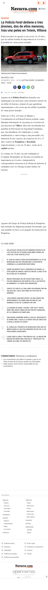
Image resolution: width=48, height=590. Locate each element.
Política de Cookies (10, 554)
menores (21, 92)
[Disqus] (23, 400)
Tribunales (7, 508)
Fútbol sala (30, 514)
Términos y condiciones (26, 356)
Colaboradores (8, 523)
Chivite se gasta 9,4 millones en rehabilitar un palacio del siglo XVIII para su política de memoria (27, 291)
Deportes (29, 500)
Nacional (29, 520)
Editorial (6, 521)
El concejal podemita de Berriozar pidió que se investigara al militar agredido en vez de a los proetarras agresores (26, 329)
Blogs (5, 526)
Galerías (29, 530)
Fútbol (29, 503)
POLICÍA (7, 92)
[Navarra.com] (24, 9)
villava (14, 92)
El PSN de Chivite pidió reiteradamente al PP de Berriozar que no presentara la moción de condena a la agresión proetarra (26, 262)
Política (6, 503)
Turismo (29, 550)
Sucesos (6, 506)
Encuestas (7, 529)
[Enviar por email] (32, 87)
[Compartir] (15, 87)
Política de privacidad (11, 557)
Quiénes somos (9, 543)
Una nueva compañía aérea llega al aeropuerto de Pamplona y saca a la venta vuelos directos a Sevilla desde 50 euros (26, 320)
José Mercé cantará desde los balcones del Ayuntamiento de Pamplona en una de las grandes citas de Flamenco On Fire (25, 300)
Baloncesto (30, 506)
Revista (28, 524)
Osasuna (6, 533)
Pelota (29, 508)
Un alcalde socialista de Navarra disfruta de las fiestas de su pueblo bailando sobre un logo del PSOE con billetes (26, 252)
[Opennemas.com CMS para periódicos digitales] (24, 574)
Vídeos (29, 532)
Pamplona (6, 515)
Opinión (5, 518)
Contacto (7, 547)
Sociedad (7, 511)
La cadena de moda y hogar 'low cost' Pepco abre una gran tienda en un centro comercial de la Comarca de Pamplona (26, 310)
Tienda (29, 554)
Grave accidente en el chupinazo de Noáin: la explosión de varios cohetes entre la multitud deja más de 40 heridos (26, 272)
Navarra (5, 500)
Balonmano (30, 511)
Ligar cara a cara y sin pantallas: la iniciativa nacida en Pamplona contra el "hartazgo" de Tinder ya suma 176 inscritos (26, 339)
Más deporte (31, 517)
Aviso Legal (31, 543)
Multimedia (29, 527)
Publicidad (7, 550)
